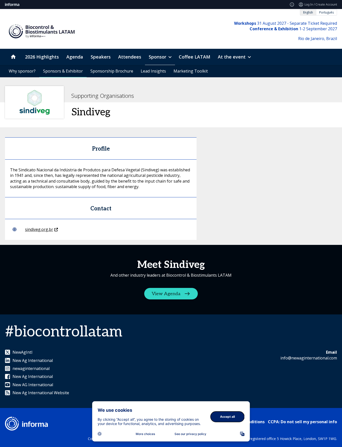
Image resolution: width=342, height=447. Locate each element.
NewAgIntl (22, 352)
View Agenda (166, 293)
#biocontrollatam (63, 332)
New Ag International (33, 360)
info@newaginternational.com (308, 358)
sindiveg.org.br (39, 229)
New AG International (33, 384)
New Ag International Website (41, 392)
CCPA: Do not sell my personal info (302, 421)
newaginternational (31, 368)
